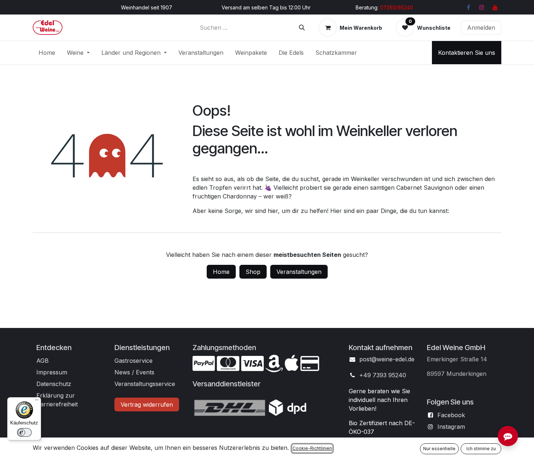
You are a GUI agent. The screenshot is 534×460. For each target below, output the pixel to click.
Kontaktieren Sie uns (466, 52)
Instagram (451, 426)
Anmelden (481, 27)
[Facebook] (468, 7)
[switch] (24, 432)
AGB (42, 360)
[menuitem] (47, 52)
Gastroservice (133, 360)
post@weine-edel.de (386, 359)
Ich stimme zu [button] (481, 448)
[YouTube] (495, 7)
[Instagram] (482, 7)
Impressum (51, 372)
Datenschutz (53, 383)
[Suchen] (302, 28)
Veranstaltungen (298, 271)
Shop (253, 271)
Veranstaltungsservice (144, 383)
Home (221, 271)
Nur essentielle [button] (439, 448)
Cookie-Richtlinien (312, 448)
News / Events (134, 372)
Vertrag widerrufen (147, 404)
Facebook (451, 415)
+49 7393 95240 (382, 375)
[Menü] (36, 401)
